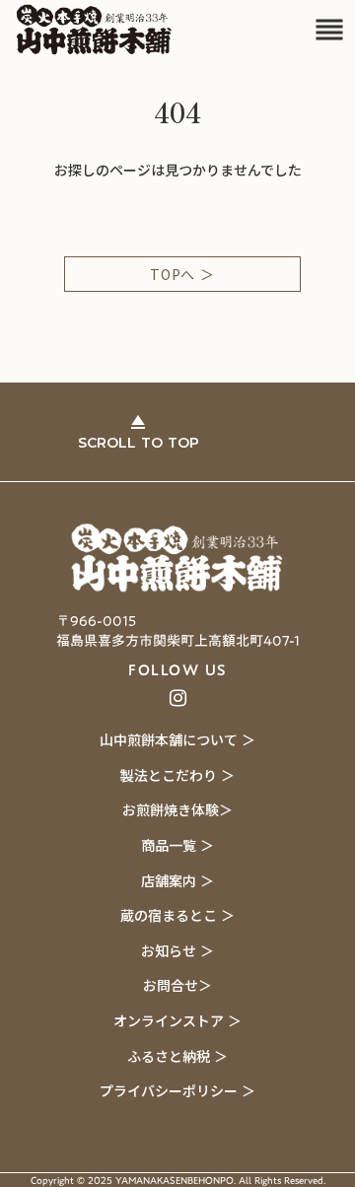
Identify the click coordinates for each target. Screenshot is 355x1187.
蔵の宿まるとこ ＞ (177, 915)
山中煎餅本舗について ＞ (177, 739)
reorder (329, 29)
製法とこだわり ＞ (177, 775)
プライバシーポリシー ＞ (177, 1090)
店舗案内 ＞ (177, 880)
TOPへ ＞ (182, 274)
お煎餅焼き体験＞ (177, 809)
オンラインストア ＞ (177, 1020)
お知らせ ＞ (177, 950)
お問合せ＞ (177, 985)
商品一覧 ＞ (177, 845)
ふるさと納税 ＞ (177, 1056)
